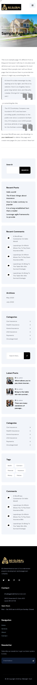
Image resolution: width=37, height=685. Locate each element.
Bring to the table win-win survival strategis (21, 266)
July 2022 (10, 302)
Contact (4, 636)
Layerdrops (17, 246)
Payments (10, 335)
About (3, 632)
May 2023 (10, 298)
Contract (19, 465)
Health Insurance (12, 325)
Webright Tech (27, 679)
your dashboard (7, 137)
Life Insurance (11, 332)
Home (3, 625)
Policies (19, 475)
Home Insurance (12, 328)
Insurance (21, 470)
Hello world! (11, 192)
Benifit (10, 465)
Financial (10, 470)
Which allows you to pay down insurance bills (21, 248)
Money (10, 475)
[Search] (27, 355)
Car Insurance (11, 321)
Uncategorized (12, 339)
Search (9, 164)
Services (4, 629)
